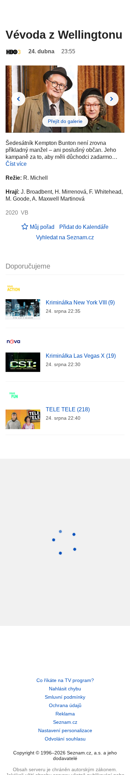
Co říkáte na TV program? (65, 680)
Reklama (65, 713)
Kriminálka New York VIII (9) (80, 302)
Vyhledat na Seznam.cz (65, 237)
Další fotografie (112, 99)
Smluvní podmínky (65, 697)
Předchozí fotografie (18, 99)
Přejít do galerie (65, 121)
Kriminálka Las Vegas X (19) (81, 356)
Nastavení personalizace (65, 730)
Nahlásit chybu (65, 688)
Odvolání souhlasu (65, 739)
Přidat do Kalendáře (84, 227)
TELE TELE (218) (68, 409)
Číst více (16, 164)
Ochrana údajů (65, 705)
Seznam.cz (65, 722)
